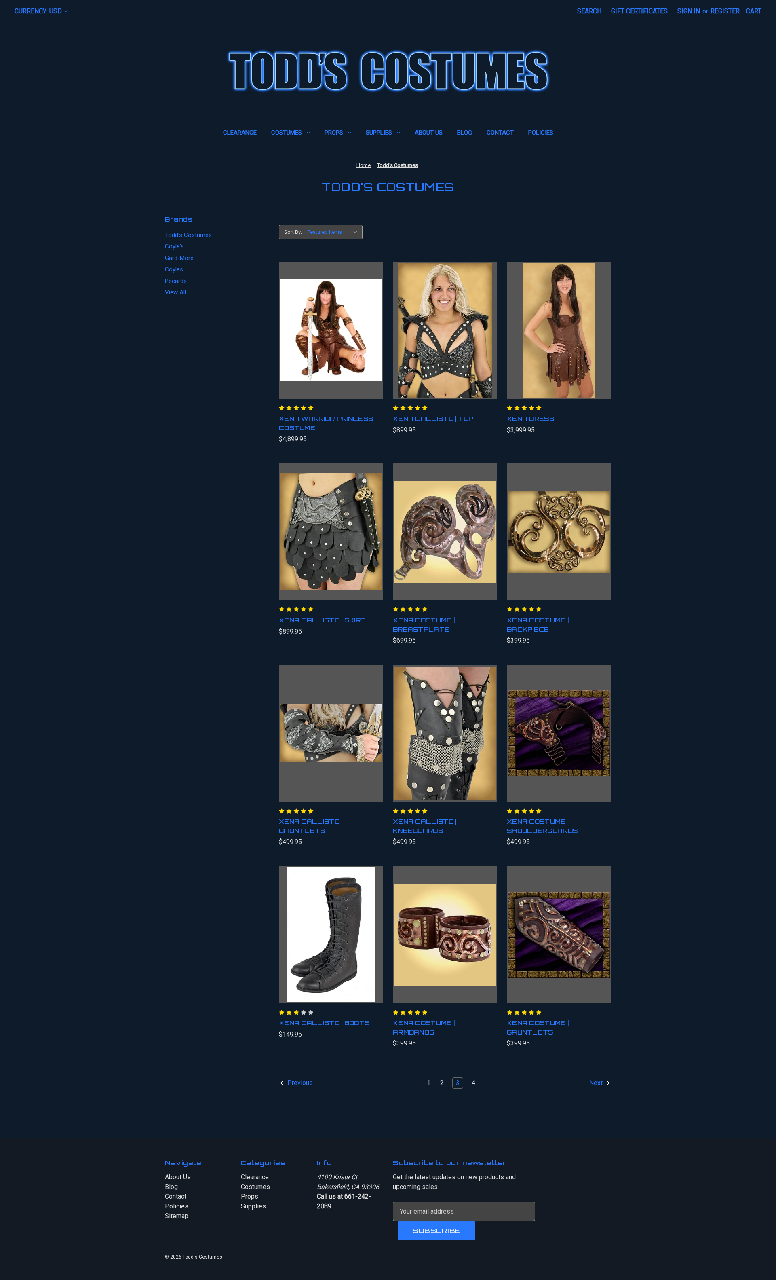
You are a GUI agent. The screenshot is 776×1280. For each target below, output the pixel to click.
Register (725, 11)
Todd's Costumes (188, 235)
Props (334, 132)
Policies (540, 132)
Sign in (688, 11)
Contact (500, 132)
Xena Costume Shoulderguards (542, 826)
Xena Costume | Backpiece (538, 624)
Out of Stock (330, 942)
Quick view (328, 322)
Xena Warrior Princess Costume (326, 423)
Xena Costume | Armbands (424, 1027)
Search (589, 11)
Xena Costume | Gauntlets (538, 1027)
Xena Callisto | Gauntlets (311, 826)
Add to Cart (331, 338)
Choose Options (444, 741)
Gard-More (179, 258)
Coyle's (174, 246)
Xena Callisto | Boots (324, 1023)
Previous (299, 1083)
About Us (429, 132)
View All (175, 292)
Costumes (286, 132)
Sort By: (293, 232)
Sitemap (176, 1216)
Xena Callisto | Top (433, 419)
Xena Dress (530, 419)
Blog (464, 132)
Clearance (240, 132)
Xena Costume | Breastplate (424, 624)
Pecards (176, 281)
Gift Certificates (639, 11)
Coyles (174, 269)
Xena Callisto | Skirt (322, 620)
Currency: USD (39, 11)
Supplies (379, 132)
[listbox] (334, 232)
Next (596, 1083)
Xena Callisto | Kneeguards (425, 826)
